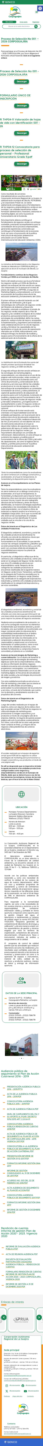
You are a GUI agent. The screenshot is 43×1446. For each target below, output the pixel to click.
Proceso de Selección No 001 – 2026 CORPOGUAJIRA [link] (20, 40)
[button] (36, 12)
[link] (40, 8)
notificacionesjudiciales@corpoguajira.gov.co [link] (20, 1380)
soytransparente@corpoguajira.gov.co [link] (17, 1375)
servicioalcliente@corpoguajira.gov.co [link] (17, 1433)
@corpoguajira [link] (14, 1385)
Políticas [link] (7, 1396)
